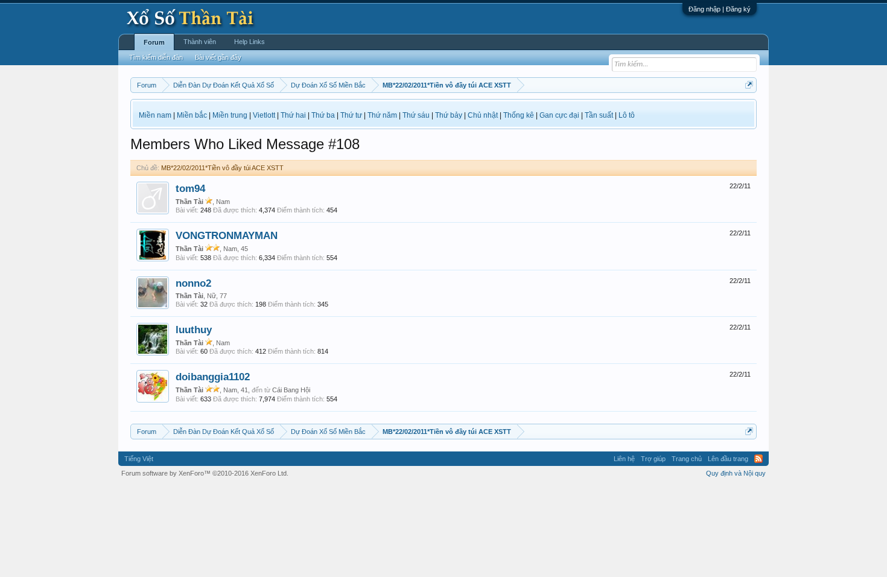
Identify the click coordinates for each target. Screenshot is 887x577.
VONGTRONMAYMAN (227, 235)
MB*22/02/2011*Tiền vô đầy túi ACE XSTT (222, 167)
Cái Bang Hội (291, 390)
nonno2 (193, 283)
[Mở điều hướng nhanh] (749, 85)
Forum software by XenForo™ (204, 473)
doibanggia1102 (213, 377)
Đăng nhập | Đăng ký (719, 9)
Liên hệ (624, 458)
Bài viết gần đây (218, 57)
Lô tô (626, 115)
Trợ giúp (653, 458)
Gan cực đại (559, 115)
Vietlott (264, 115)
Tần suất (599, 115)
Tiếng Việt (138, 458)
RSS (758, 458)
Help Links (249, 41)
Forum (154, 42)
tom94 (190, 188)
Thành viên (199, 41)
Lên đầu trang (728, 458)
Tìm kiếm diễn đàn (156, 57)
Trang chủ (687, 458)
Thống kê (518, 115)
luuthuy (194, 330)
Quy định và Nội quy (736, 473)
